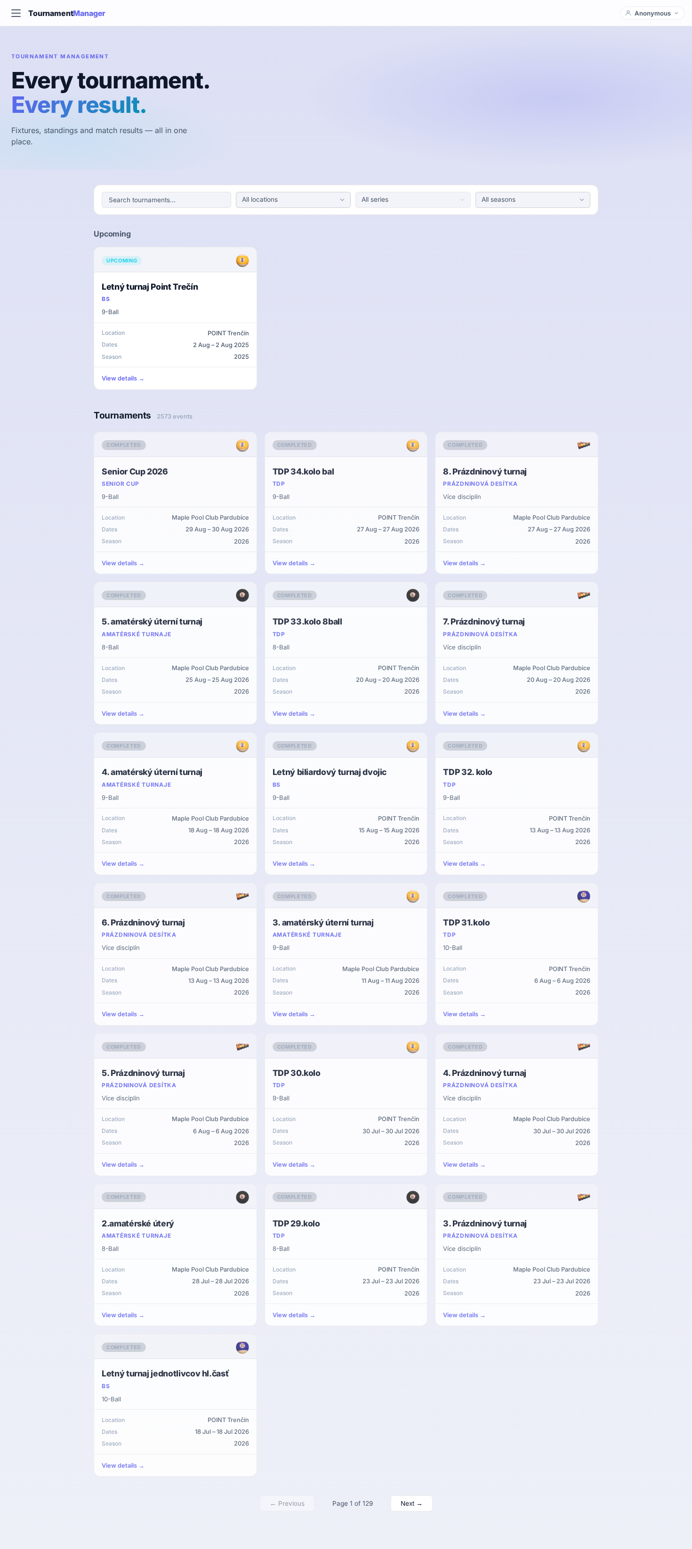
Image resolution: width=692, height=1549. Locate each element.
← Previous (287, 1503)
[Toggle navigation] (16, 13)
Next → (412, 1503)
